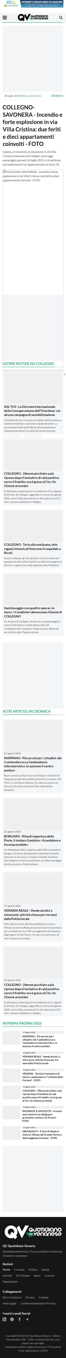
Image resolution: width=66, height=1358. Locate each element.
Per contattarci (12, 1297)
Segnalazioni (10, 1281)
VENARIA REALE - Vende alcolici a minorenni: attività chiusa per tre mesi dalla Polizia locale (30, 914)
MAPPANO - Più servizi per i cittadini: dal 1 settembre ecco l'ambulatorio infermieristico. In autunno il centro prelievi (32, 764)
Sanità (45, 1269)
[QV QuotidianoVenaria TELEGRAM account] (27, 1319)
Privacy (30, 1297)
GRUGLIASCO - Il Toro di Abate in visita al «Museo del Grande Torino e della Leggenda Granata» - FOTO (42, 1134)
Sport (37, 1275)
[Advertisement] (33, 58)
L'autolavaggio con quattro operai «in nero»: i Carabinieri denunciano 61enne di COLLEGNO (33, 612)
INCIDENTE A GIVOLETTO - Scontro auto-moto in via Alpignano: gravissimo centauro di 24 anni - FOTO (42, 1116)
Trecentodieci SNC (16, 1339)
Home (6, 1269)
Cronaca (57, 95)
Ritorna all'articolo (31, 95)
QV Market (23, 1275)
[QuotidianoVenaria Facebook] (19, 1319)
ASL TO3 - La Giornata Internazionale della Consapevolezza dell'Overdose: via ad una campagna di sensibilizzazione (32, 411)
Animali (7, 1275)
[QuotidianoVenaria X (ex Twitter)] (12, 1319)
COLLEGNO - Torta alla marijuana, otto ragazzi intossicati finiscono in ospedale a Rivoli (32, 549)
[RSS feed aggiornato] (4, 1319)
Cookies (43, 1297)
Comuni (49, 1275)
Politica (32, 1269)
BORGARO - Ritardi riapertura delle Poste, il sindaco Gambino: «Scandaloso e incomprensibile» (32, 840)
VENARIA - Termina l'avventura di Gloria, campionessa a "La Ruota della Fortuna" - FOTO (42, 1077)
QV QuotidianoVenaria (38, 1335)
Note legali (9, 1303)
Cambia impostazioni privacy (38, 1303)
